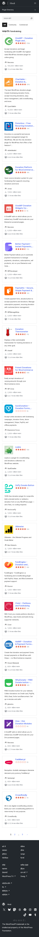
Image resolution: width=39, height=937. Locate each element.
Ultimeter (19, 526)
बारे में (4, 846)
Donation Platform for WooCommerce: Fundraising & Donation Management (24, 168)
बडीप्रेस (6, 895)
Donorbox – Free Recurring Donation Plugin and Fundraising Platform (24, 124)
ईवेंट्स (22, 869)
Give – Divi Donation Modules (23, 722)
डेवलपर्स (4, 872)
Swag (24, 876)
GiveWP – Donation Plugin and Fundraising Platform (24, 39)
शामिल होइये (24, 865)
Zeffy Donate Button (24, 485)
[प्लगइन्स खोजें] (31, 18)
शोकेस (23, 846)
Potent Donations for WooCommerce (24, 368)
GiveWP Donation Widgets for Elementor (23, 206)
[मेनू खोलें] (35, 3)
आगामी (27, 834)
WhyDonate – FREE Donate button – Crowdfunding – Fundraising (24, 681)
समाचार (4, 850)
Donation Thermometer (21, 330)
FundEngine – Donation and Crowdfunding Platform (21, 563)
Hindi (9, 904)
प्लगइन (23, 854)
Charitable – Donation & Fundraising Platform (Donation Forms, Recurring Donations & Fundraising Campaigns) (24, 80)
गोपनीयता (5, 858)
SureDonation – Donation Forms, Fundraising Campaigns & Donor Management (24, 407)
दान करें (24, 872)
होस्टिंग (4, 854)
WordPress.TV (9, 876)
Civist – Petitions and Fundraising (23, 604)
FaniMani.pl (20, 759)
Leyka (18, 447)
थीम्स (22, 850)
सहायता (4, 869)
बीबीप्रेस (6, 891)
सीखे (3, 865)
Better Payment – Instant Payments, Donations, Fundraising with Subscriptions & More (23, 245)
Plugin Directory (8, 10)
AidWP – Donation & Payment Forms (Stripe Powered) (23, 642)
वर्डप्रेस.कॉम (7, 883)
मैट (4, 887)
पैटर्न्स (22, 858)
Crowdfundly (21, 795)
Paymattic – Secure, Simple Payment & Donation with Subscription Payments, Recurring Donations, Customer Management (24, 289)
